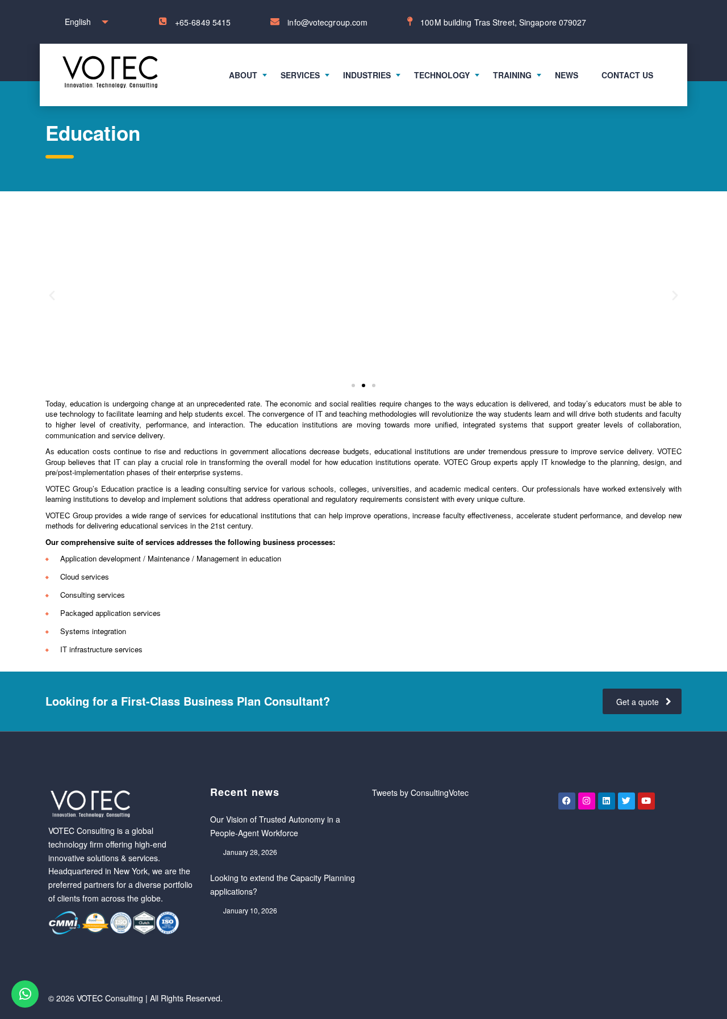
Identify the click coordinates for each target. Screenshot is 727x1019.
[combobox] (83, 22)
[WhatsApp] (25, 994)
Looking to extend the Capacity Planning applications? (282, 884)
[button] (52, 294)
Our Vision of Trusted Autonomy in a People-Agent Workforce (275, 825)
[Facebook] (566, 801)
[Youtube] (646, 801)
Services (300, 75)
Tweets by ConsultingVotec (420, 792)
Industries (367, 75)
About (243, 75)
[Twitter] (626, 801)
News (566, 75)
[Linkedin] (606, 801)
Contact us (627, 75)
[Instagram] (586, 801)
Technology (442, 75)
